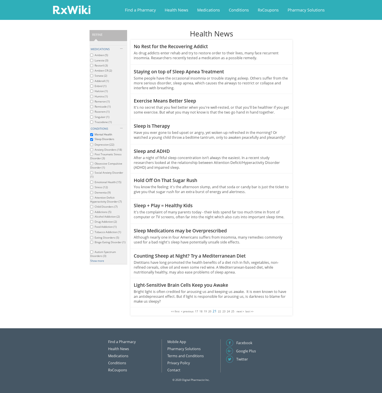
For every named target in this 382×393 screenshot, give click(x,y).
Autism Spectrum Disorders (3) (103, 254)
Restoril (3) (101, 65)
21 (215, 311)
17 (196, 311)
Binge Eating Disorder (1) (110, 242)
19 (205, 311)
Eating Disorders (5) (107, 237)
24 (228, 311)
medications (100, 49)
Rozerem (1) (102, 112)
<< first (175, 311)
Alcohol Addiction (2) (107, 216)
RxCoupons (268, 10)
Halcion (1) (101, 91)
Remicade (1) (103, 106)
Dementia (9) (103, 192)
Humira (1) (101, 96)
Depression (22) (104, 144)
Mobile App (176, 341)
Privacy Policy (178, 363)
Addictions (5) (103, 212)
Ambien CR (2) (103, 70)
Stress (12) (101, 187)
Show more (97, 261)
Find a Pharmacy (140, 10)
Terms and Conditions (185, 355)
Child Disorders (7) (106, 207)
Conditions (239, 10)
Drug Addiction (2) (106, 222)
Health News (176, 10)
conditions (99, 129)
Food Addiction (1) (106, 227)
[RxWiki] (71, 9)
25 (232, 311)
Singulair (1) (102, 117)
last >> (249, 311)
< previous (187, 311)
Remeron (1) (102, 101)
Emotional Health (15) (108, 182)
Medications (208, 10)
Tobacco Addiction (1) (108, 232)
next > (240, 311)
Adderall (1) (102, 81)
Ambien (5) (101, 55)
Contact (173, 370)
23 (223, 311)
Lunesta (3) (101, 60)
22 (219, 311)
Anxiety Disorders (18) (108, 150)
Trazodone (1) (103, 122)
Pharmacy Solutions (306, 10)
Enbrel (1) (101, 86)
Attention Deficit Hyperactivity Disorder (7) (106, 199)
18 (200, 311)
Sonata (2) (101, 76)
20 (209, 311)
